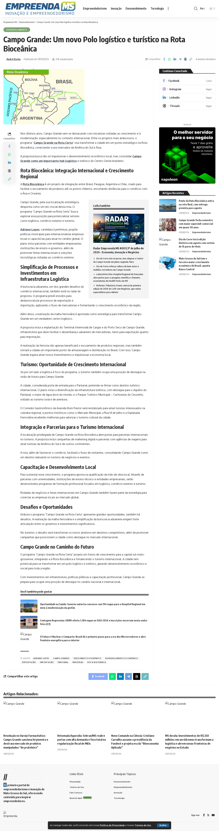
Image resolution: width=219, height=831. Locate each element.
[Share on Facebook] (164, 59)
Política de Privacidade (112, 825)
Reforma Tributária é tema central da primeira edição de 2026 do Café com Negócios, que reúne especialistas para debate (117, 288)
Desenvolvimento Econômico (121, 658)
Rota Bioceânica (33, 184)
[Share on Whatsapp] (169, 59)
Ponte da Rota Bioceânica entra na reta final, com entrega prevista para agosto (196, 204)
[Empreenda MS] (40, 8)
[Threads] (187, 106)
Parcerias (78, 662)
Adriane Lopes (30, 229)
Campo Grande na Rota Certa (53, 142)
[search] (195, 8)
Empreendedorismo (201, 213)
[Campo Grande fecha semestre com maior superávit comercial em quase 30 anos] (167, 224)
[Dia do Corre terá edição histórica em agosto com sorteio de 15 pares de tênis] (167, 244)
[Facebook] (187, 81)
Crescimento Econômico (87, 658)
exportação (29, 662)
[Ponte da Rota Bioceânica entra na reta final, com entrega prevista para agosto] (167, 205)
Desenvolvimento (16, 29)
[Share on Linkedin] (174, 59)
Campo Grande (61, 658)
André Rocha (14, 59)
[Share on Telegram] (180, 59)
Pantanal (63, 662)
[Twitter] (208, 815)
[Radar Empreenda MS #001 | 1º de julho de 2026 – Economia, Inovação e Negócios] (118, 229)
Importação (47, 662)
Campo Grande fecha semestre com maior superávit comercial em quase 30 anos (196, 224)
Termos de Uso (143, 825)
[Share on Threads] (185, 59)
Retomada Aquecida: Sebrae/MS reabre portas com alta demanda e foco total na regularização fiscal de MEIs (81, 739)
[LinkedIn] (187, 97)
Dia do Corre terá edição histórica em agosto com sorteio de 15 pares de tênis (197, 243)
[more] (168, 8)
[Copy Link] (190, 59)
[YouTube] (213, 815)
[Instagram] (187, 89)
